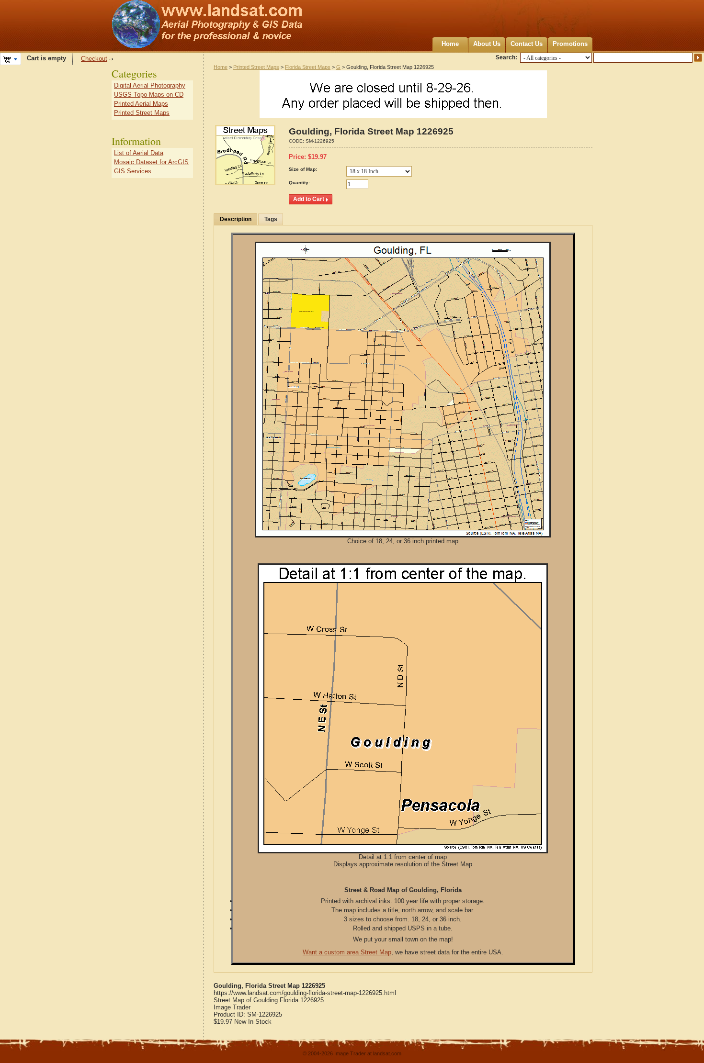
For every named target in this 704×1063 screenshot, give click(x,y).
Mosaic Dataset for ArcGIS (151, 162)
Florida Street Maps (307, 67)
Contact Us (527, 43)
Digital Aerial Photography (149, 85)
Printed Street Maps (256, 67)
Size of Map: (303, 169)
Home (450, 43)
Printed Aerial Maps (141, 103)
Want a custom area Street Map (347, 952)
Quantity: (299, 182)
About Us (486, 43)
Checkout (94, 58)
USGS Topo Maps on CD (148, 94)
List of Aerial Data (138, 153)
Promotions (570, 43)
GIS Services (132, 171)
